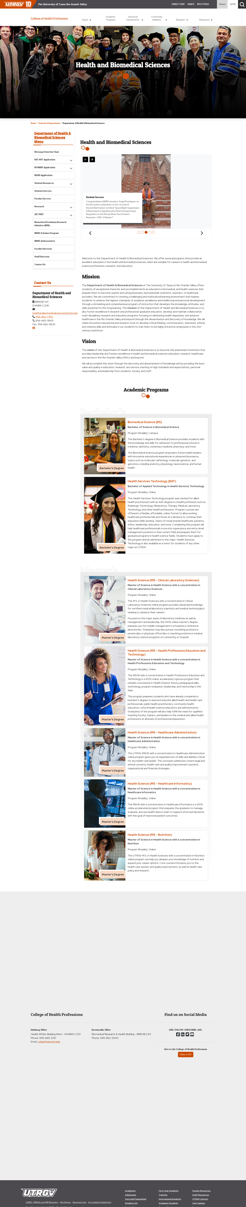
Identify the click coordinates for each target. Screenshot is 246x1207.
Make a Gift (185, 1054)
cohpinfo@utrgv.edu (49, 1041)
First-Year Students (169, 1190)
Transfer (163, 1195)
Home (33, 123)
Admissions (130, 1195)
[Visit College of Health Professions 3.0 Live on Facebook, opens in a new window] (33, 328)
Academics (130, 1190)
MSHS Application (43, 175)
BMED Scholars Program (46, 233)
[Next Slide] (201, 233)
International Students (170, 1199)
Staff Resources (200, 1195)
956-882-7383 (44, 316)
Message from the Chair (46, 151)
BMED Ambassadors (44, 241)
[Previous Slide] (90, 233)
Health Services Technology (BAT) (152, 481)
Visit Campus (198, 1203)
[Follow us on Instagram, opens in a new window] (182, 1034)
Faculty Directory (43, 248)
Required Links (79, 1202)
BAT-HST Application (44, 159)
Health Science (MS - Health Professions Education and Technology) (167, 652)
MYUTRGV (203, 4)
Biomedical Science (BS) (145, 422)
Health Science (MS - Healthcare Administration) (162, 732)
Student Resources (44, 183)
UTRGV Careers (200, 1199)
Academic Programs (110, 18)
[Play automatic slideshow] (85, 159)
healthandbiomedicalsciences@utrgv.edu (55, 313)
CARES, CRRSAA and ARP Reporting (42, 1202)
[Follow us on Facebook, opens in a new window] (178, 1034)
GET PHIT (39, 214)
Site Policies (65, 1202)
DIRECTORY (178, 4)
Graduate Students (168, 1203)
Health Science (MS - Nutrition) (150, 835)
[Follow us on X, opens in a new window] (187, 1034)
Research (39, 206)
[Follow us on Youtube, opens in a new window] (192, 1034)
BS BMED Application (44, 167)
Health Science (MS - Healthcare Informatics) (160, 783)
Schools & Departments (49, 123)
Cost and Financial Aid (135, 1199)
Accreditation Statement (99, 1202)
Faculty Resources (201, 1190)
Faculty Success (42, 198)
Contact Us (39, 264)
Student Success (43, 191)
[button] (242, 4)
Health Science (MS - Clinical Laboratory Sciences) (163, 580)
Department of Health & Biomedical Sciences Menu (52, 137)
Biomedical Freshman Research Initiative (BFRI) (50, 224)
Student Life (131, 1203)
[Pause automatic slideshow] (92, 159)
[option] (138, 232)
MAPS (191, 4)
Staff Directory (42, 256)
